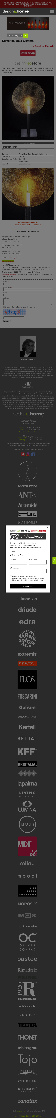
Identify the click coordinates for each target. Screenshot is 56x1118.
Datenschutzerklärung (20, 578)
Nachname (33, 559)
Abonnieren (28, 586)
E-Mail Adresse (15, 568)
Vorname (13, 559)
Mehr (54, 561)
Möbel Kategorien (17, 35)
